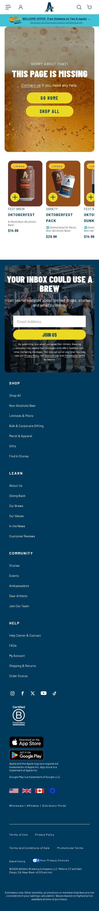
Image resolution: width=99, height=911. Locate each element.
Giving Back (17, 496)
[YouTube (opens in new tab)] (44, 693)
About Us (15, 485)
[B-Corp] (19, 724)
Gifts (12, 446)
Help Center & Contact (25, 635)
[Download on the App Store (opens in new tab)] (49, 743)
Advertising (17, 861)
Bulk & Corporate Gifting (26, 426)
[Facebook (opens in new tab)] (22, 693)
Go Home (49, 98)
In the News (17, 526)
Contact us (31, 85)
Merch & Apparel (20, 436)
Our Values (16, 516)
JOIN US (49, 335)
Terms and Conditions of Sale (29, 847)
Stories (14, 565)
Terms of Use (18, 834)
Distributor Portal (54, 805)
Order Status (18, 676)
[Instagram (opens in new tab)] (12, 693)
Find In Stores (19, 456)
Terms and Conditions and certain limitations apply (56, 22)
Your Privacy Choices (54, 860)
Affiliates (33, 805)
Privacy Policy (44, 834)
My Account (17, 656)
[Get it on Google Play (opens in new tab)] (49, 756)
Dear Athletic (18, 596)
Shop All (50, 111)
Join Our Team (19, 606)
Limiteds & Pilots (21, 416)
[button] (11, 7)
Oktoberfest (21, 214)
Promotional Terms (70, 847)
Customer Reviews (22, 536)
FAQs (13, 645)
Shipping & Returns (22, 666)
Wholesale (16, 805)
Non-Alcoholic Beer (22, 405)
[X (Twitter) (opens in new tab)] (32, 693)
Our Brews (16, 506)
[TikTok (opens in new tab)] (54, 693)
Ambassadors (19, 586)
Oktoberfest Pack (59, 217)
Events (14, 576)
